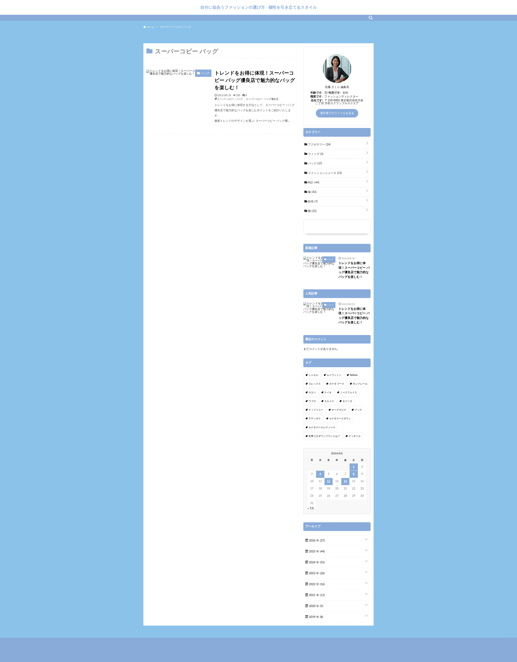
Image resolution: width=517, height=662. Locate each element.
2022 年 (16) (316, 584)
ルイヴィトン (334, 375)
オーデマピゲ (339, 410)
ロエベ (312, 392)
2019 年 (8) (315, 617)
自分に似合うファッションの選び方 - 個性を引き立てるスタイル (258, 7)
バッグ (314, 163)
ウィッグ (315, 154)
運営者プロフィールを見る (337, 113)
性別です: (335, 92)
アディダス (315, 418)
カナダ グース (336, 384)
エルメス (329, 401)
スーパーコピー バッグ (230, 99)
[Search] (371, 18)
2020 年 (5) (315, 606)
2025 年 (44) (316, 551)
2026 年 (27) (316, 540)
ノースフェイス (348, 392)
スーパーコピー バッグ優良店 (262, 99)
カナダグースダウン (340, 418)
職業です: (316, 96)
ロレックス (315, 384)
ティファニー (316, 410)
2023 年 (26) (316, 573)
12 (328, 481)
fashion (354, 375)
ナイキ (328, 392)
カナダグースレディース (322, 427)
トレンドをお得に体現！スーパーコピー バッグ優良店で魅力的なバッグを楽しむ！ (254, 80)
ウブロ (312, 401)
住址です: (317, 100)
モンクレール (360, 384)
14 (345, 481)
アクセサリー (319, 144)
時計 (313, 182)
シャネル (313, 375)
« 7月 (311, 508)
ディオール (355, 436)
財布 (312, 201)
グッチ (358, 410)
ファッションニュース (324, 173)
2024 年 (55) (316, 562)
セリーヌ (347, 401)
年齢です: (316, 92)
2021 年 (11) (316, 595)
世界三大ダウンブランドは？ (324, 436)
